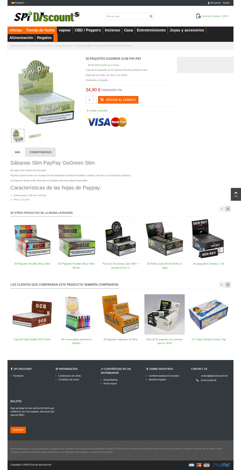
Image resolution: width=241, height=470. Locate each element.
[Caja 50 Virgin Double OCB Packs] (32, 314)
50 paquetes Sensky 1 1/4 (208, 263)
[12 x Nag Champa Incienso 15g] (208, 314)
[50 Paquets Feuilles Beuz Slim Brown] (76, 238)
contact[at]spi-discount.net (214, 376)
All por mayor (110, 383)
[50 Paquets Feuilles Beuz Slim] (32, 238)
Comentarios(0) (40, 152)
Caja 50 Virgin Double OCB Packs (32, 339)
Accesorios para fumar (41, 45)
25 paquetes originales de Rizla (121, 339)
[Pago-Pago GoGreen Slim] (45, 91)
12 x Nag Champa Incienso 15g (208, 339)
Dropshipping (110, 379)
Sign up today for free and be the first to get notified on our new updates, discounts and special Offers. (32, 411)
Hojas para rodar (64, 45)
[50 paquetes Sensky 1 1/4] (208, 238)
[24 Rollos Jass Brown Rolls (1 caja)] (164, 238)
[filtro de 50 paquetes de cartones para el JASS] (164, 314)
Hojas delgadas (84, 45)
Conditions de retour (68, 379)
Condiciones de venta (69, 376)
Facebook (18, 376)
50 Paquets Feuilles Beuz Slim (32, 263)
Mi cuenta (215, 3)
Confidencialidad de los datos (163, 376)
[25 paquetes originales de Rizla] (120, 314)
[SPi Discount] (46, 16)
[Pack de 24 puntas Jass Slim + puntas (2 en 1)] (120, 238)
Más (17, 152)
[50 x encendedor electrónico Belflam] (76, 314)
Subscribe (18, 430)
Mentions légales (157, 379)
